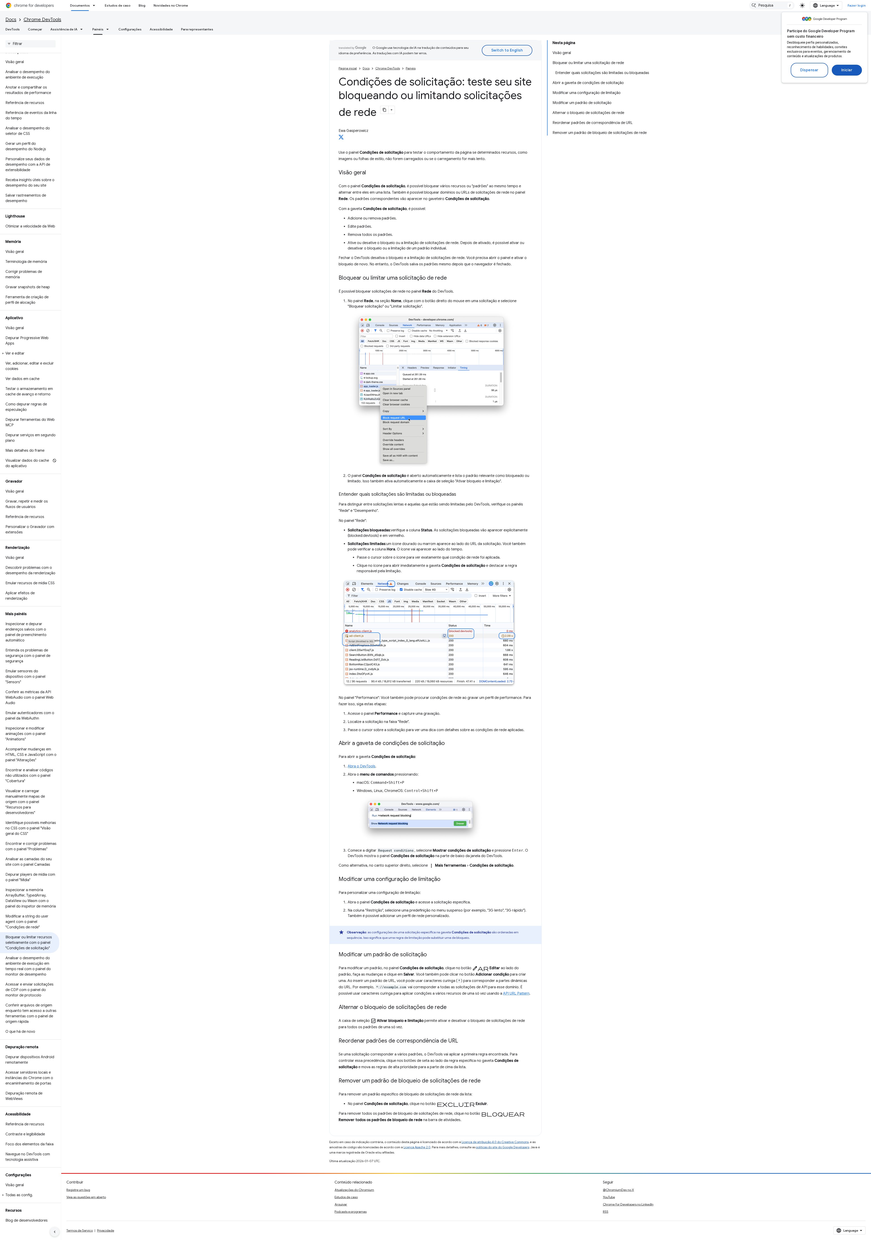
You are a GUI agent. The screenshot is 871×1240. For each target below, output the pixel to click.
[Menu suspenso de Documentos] (95, 5)
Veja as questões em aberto (86, 1197)
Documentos (80, 5)
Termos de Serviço (79, 1230)
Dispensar (809, 70)
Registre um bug (78, 1190)
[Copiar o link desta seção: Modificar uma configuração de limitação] (445, 879)
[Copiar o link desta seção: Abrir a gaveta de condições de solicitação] (449, 743)
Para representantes (197, 29)
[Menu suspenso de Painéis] (108, 29)
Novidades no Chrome (171, 5)
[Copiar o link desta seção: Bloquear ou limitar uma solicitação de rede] (451, 278)
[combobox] (772, 5)
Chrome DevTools (42, 19)
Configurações (130, 29)
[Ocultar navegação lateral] (54, 1231)
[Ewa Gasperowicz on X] (341, 138)
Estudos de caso (117, 5)
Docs (10, 19)
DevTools (12, 29)
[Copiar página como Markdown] (384, 110)
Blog (142, 5)
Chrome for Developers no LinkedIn (628, 1204)
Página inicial (348, 68)
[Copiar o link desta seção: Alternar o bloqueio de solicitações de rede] (451, 1007)
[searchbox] (30, 43)
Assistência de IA (63, 29)
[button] (29, 353)
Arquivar (341, 1204)
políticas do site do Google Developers (502, 1147)
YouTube (609, 1197)
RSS (605, 1212)
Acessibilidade (161, 29)
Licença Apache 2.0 (417, 1147)
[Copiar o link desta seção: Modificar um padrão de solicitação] (431, 955)
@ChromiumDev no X (618, 1190)
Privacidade (105, 1230)
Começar (35, 29)
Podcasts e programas (351, 1212)
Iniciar (847, 70)
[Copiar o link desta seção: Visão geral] (370, 173)
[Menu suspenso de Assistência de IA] (82, 29)
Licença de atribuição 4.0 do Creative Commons (495, 1142)
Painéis (97, 29)
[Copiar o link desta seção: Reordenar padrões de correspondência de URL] (462, 1041)
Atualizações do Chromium (354, 1190)
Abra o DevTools (361, 766)
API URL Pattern (516, 993)
